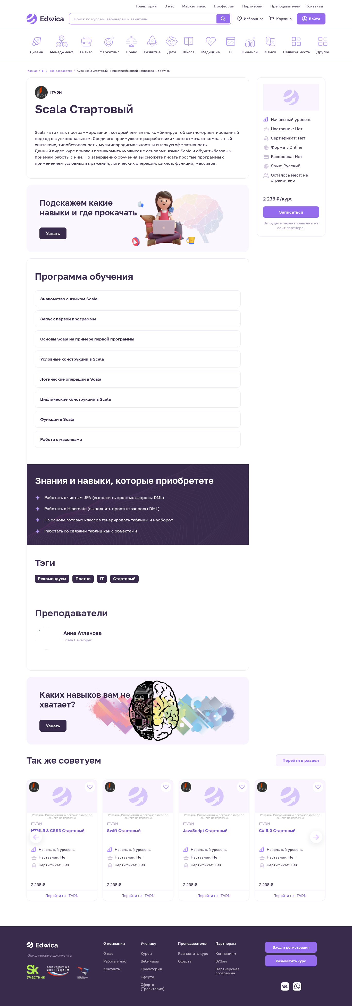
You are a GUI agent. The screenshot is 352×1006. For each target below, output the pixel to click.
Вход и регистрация (291, 947)
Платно (83, 578)
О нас (169, 6)
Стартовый (124, 578)
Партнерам (252, 6)
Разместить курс (193, 953)
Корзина (284, 18)
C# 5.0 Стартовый (277, 830)
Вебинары (150, 961)
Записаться (291, 211)
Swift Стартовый (124, 830)
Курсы (146, 953)
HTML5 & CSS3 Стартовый (58, 830)
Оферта (147, 977)
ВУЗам (221, 961)
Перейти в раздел (300, 760)
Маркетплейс (194, 6)
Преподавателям (285, 6)
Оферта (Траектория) (152, 987)
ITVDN (56, 92)
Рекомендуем (52, 578)
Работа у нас (114, 961)
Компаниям (225, 953)
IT (43, 70)
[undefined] (36, 837)
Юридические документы (49, 955)
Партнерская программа (227, 971)
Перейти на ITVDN (62, 895)
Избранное (254, 18)
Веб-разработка (60, 70)
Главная (32, 70)
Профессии (224, 6)
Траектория (146, 6)
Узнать (53, 233)
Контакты (314, 6)
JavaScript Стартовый (205, 830)
